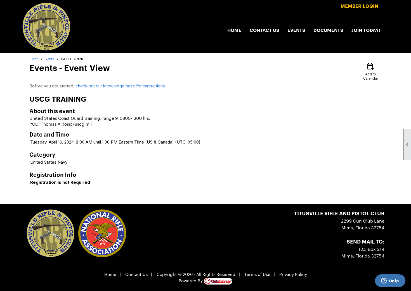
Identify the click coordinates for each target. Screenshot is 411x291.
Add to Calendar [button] (370, 71)
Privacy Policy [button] (293, 274)
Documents (328, 30)
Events (296, 30)
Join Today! (365, 30)
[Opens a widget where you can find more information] (390, 281)
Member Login (359, 6)
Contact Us (264, 30)
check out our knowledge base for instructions (120, 86)
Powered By (191, 280)
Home (234, 30)
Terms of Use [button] (257, 274)
